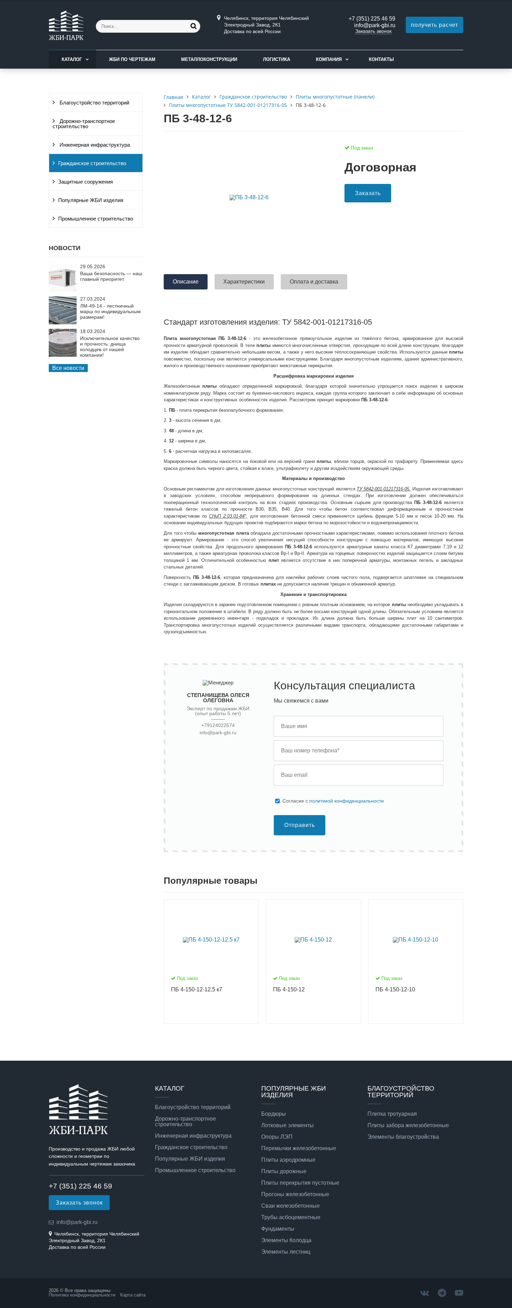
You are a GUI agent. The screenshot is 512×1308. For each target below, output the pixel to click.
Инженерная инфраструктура (94, 145)
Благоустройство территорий (93, 103)
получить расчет (434, 25)
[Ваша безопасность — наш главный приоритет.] (63, 290)
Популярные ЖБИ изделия (90, 200)
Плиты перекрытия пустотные (300, 1183)
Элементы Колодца (286, 1240)
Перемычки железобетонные (298, 1148)
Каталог (72, 59)
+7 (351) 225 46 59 (372, 19)
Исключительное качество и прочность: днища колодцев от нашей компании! (110, 346)
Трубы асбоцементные (290, 1217)
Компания (329, 59)
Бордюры (273, 1114)
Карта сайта (133, 1295)
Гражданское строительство (92, 163)
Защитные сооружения (85, 182)
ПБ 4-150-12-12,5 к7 (196, 989)
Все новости (68, 368)
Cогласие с (333, 800)
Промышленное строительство (95, 219)
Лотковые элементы (287, 1125)
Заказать (368, 193)
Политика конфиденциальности (82, 1295)
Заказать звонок (373, 31)
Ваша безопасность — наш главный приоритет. (111, 276)
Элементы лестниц (285, 1252)
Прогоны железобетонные (295, 1194)
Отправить (299, 825)
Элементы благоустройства (403, 1137)
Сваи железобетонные (290, 1206)
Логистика (276, 59)
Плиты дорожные (284, 1171)
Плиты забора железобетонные (408, 1125)
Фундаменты (277, 1229)
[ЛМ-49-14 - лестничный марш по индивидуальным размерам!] (63, 322)
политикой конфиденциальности (346, 801)
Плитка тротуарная (392, 1114)
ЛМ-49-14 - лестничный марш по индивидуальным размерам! (110, 311)
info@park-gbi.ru (374, 25)
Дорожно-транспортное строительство (84, 123)
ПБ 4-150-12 (289, 989)
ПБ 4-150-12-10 (395, 989)
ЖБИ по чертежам (132, 59)
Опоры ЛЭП (277, 1137)
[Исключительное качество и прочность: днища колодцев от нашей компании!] (63, 355)
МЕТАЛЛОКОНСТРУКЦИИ (209, 59)
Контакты (381, 59)
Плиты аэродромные (288, 1160)
